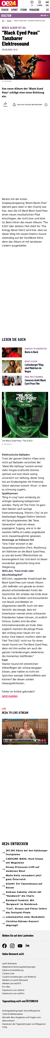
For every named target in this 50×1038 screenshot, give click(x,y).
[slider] (16, 740)
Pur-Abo (6, 987)
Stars (23, 9)
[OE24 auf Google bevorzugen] (46, 104)
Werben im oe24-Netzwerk (15, 980)
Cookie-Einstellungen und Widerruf (19, 977)
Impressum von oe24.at (13, 990)
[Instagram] (12, 946)
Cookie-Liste (8, 973)
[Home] (3, 21)
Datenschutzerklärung (12, 970)
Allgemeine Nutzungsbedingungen (19, 967)
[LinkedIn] (28, 946)
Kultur (6, 15)
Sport (14, 9)
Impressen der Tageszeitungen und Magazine (23, 1024)
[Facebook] (4, 946)
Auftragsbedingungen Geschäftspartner (21, 1011)
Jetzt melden (10, 696)
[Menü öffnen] (47, 10)
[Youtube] (20, 946)
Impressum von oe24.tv (13, 993)
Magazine (35, 9)
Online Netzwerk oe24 (13, 954)
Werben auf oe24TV (11, 983)
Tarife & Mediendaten (12, 1014)
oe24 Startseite (9, 963)
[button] (6, 740)
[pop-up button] (39, 740)
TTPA (4, 1027)
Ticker (4, 9)
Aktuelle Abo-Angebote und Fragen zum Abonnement (21, 1019)
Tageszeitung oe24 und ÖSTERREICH (20, 1001)
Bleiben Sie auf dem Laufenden (17, 935)
